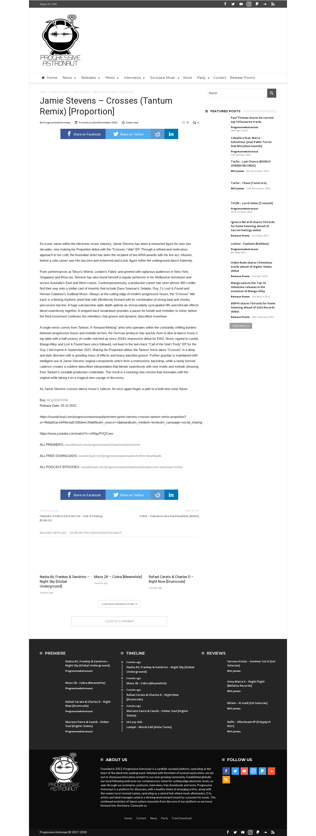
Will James (237, 171)
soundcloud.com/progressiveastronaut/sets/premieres (102, 444)
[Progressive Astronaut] (60, 14)
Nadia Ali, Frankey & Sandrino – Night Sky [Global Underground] (65, 581)
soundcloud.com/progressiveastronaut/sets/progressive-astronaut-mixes (132, 467)
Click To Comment (119, 621)
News (153, 818)
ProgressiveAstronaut (56, 122)
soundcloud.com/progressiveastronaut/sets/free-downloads (119, 456)
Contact (141, 818)
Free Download (182, 818)
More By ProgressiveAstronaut (96, 532)
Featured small (59, 91)
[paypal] (256, 4)
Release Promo (240, 235)
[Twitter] (233, 4)
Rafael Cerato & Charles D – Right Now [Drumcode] (171, 579)
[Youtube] (241, 4)
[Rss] (272, 4)
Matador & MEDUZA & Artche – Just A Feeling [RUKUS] (71, 515)
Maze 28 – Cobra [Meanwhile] (118, 577)
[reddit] (157, 134)
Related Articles (53, 532)
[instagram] (248, 4)
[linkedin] (171, 134)
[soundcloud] (264, 4)
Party (164, 818)
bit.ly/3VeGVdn (57, 400)
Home (43, 91)
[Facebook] (225, 4)
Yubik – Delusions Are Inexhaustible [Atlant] (169, 513)
